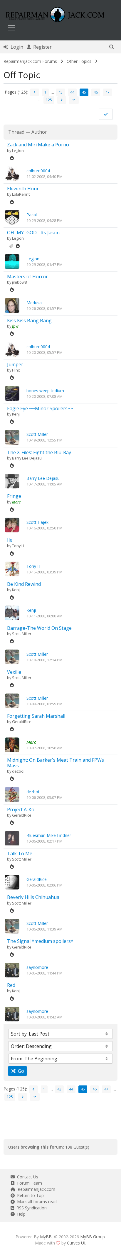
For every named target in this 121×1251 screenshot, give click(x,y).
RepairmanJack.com (35, 1189)
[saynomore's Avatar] (12, 969)
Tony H (18, 545)
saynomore (37, 967)
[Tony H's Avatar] (12, 568)
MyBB (46, 1236)
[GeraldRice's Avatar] (12, 881)
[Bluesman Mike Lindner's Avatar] (12, 837)
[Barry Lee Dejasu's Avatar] (12, 480)
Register (41, 47)
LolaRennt (21, 194)
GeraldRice (21, 721)
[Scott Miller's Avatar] (12, 436)
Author (39, 132)
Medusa (34, 302)
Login (15, 47)
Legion (18, 150)
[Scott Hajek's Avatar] (12, 524)
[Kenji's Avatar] (12, 612)
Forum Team (28, 1183)
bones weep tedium (45, 390)
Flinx (16, 370)
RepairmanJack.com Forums (30, 61)
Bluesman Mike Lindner (48, 835)
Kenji (16, 414)
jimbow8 (19, 282)
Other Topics (79, 61)
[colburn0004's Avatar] (12, 173)
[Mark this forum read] (106, 114)
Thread (16, 132)
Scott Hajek (37, 522)
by (9, 150)
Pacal (31, 215)
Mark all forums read (36, 1201)
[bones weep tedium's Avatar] (12, 392)
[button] (111, 47)
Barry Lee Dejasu (27, 458)
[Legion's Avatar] (12, 261)
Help (20, 1214)
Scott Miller (37, 434)
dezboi (18, 771)
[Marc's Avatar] (12, 744)
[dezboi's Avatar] (12, 794)
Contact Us (26, 1177)
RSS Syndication (30, 1208)
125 (49, 99)
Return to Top (29, 1195)
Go (20, 1071)
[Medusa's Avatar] (12, 305)
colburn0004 (38, 171)
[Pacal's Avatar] (12, 217)
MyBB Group (92, 1236)
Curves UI (76, 1243)
